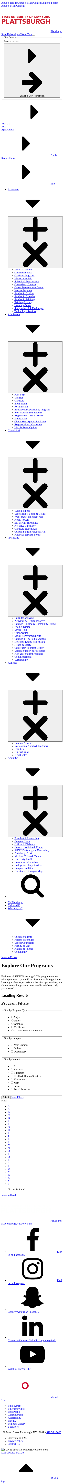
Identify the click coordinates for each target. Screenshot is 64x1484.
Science (18, 1086)
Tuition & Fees (22, 510)
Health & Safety (22, 644)
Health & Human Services (27, 1076)
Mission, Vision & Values (27, 856)
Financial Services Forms (27, 534)
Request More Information (28, 424)
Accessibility (14, 1417)
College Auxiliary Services (28, 865)
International (20, 403)
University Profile (23, 859)
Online (17, 1048)
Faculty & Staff (22, 945)
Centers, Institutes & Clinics (28, 847)
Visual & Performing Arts (27, 635)
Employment (14, 1405)
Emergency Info (16, 1408)
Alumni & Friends (23, 948)
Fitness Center (21, 752)
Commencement (22, 656)
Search (7, 41)
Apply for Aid (21, 519)
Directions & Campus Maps (28, 871)
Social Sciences (22, 1089)
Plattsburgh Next (23, 853)
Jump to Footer (50, 2)
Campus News (22, 841)
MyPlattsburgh (15, 902)
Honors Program (23, 290)
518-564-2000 (53, 1432)
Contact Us (14, 1444)
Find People (14, 1411)
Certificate (19, 1027)
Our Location (21, 632)
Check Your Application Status (30, 421)
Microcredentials (23, 278)
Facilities (19, 749)
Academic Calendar (24, 296)
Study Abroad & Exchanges (28, 308)
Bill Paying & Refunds (26, 522)
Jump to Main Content (30, 2)
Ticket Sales (20, 755)
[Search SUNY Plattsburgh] (32, 896)
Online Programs (23, 272)
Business (18, 1069)
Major (17, 1017)
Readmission (21, 406)
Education (19, 1072)
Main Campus (21, 1045)
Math (16, 1082)
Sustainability (21, 659)
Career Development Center (28, 287)
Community (20, 951)
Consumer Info (15, 1414)
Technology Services (25, 311)
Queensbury (20, 1051)
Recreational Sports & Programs (31, 746)
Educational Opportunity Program (32, 409)
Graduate (19, 400)
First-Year (19, 394)
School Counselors (24, 942)
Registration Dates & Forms (28, 415)
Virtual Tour (20, 629)
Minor (17, 1020)
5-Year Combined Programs (28, 1030)
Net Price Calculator (24, 525)
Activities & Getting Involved (29, 620)
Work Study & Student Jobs (28, 516)
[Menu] (33, 35)
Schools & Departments (26, 281)
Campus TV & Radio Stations (30, 638)
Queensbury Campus (25, 284)
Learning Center (22, 305)
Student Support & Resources (29, 650)
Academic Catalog (24, 293)
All (9, 1106)
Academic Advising (24, 299)
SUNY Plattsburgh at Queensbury (32, 850)
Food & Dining (22, 626)
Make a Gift (14, 905)
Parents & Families (24, 939)
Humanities (20, 1079)
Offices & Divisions (24, 844)
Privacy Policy (15, 1441)
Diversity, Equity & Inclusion (29, 641)
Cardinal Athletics (23, 743)
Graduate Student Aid (25, 528)
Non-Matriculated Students (28, 412)
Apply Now (20, 418)
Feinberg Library (23, 302)
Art (15, 1066)
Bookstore (13, 1426)
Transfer (18, 397)
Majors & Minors (23, 269)
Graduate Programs (24, 275)
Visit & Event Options (25, 427)
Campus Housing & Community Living (35, 623)
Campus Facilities (23, 868)
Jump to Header (9, 2)
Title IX (12, 1420)
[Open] (35, 242)
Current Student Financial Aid (29, 531)
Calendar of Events (24, 617)
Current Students (23, 936)
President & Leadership (26, 838)
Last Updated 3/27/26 (12, 1452)
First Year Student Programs (28, 653)
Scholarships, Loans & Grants (29, 513)
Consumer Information (26, 862)
